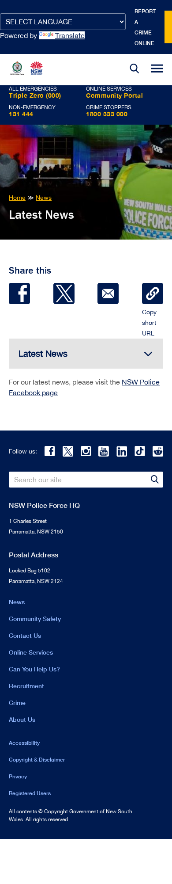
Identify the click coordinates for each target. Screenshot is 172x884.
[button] (134, 70)
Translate (70, 35)
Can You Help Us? (34, 669)
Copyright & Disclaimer (37, 759)
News (17, 602)
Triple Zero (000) (35, 95)
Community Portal (114, 95)
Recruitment (26, 686)
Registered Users (30, 793)
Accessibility (24, 742)
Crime (17, 702)
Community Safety (35, 618)
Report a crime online (145, 27)
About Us (22, 719)
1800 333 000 (106, 114)
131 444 (21, 114)
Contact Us (25, 635)
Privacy (18, 776)
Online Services (31, 652)
